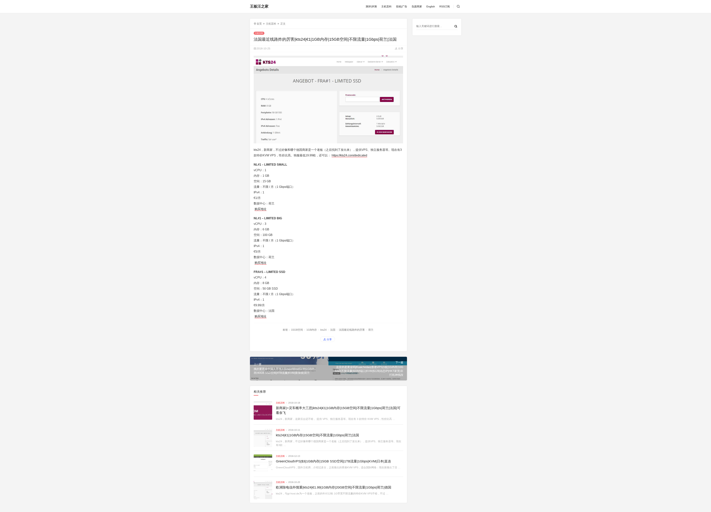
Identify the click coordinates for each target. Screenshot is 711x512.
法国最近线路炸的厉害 (352, 329)
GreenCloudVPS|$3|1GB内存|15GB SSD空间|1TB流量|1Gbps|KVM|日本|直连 (333, 461)
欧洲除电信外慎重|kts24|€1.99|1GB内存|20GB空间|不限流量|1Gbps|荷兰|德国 (333, 487)
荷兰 (370, 329)
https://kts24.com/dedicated (349, 155)
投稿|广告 (401, 6)
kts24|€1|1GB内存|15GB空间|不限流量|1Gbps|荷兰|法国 (317, 435)
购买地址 (260, 209)
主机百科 (386, 6)
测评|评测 (371, 6)
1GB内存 (311, 329)
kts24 (323, 329)
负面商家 (417, 6)
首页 (259, 23)
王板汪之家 (259, 6)
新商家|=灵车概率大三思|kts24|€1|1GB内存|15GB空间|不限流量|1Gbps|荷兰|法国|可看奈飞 (338, 410)
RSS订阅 (444, 6)
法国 (332, 329)
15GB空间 (297, 329)
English (430, 6)
